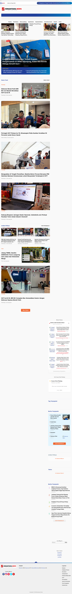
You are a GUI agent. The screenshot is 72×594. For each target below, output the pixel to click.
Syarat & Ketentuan (66, 581)
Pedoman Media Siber (66, 575)
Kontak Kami (53, 421)
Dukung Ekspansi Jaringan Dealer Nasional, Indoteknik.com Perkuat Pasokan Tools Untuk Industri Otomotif (55, 3)
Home (3, 3)
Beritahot (16, 21)
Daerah (20, 567)
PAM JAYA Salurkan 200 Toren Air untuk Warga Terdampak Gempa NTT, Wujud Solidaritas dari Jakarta (12, 71)
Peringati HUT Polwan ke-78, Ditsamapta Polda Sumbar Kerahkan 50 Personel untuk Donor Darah (24, 134)
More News (26, 310)
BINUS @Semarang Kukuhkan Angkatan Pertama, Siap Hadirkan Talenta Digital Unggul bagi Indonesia (60, 489)
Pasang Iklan (64, 579)
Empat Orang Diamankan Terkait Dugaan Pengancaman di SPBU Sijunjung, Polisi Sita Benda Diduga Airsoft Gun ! (24, 61)
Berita (10, 21)
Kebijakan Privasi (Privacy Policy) (35, 24)
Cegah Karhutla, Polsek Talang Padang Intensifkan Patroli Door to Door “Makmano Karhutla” (63, 365)
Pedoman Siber (53, 436)
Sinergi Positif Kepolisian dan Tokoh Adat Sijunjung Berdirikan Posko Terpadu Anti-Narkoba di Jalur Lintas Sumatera (37, 71)
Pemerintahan (39, 21)
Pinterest (9, 576)
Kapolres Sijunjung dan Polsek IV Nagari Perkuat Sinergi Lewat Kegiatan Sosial (42, 240)
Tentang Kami (65, 573)
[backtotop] (36, 563)
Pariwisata (31, 21)
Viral (60, 21)
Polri (3, 57)
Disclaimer (52, 432)
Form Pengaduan (65, 583)
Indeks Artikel (46, 80)
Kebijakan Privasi (65, 569)
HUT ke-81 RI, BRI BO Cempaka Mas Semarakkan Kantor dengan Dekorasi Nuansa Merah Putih (22, 299)
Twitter (11, 576)
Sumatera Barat (48, 21)
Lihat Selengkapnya (45, 225)
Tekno (50, 469)
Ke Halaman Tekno (59, 473)
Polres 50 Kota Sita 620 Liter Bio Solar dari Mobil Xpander (55, 417)
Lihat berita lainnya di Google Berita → (59, 371)
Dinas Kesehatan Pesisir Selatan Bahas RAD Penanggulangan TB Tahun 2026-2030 (62, 335)
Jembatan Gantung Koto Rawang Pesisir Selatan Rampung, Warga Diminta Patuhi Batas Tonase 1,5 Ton (21, 33)
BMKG (61, 390)
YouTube (14, 576)
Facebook (4, 576)
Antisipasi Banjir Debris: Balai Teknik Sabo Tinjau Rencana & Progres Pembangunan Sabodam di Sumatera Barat (62, 359)
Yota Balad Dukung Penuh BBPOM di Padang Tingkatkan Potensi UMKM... (63, 343)
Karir (63, 577)
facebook (59, 552)
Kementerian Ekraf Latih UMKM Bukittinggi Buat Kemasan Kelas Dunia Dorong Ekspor (62, 350)
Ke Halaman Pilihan (59, 458)
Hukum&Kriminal (35, 567)
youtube (59, 557)
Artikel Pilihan (52, 455)
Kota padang (23, 21)
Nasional (27, 567)
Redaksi (63, 568)
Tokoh (55, 21)
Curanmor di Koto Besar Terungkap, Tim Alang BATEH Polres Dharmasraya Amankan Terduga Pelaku (50, 33)
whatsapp (59, 554)
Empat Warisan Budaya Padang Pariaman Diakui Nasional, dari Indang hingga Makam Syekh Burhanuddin (62, 328)
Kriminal (43, 567)
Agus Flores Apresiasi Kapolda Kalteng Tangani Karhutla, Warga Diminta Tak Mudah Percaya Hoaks (61, 515)
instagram (59, 555)
